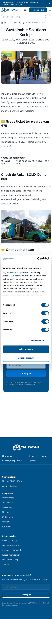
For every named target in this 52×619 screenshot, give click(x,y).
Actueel (17, 23)
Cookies (5, 564)
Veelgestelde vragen (11, 545)
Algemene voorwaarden (12, 550)
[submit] (46, 16)
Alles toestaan (26, 349)
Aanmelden (39, 10)
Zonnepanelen (8, 502)
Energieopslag (8, 498)
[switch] (45, 313)
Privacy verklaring (10, 560)
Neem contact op (9, 540)
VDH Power (4, 23)
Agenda (24, 23)
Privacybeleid (11, 384)
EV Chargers (7, 517)
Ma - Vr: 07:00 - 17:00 (12, 481)
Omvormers (7, 507)
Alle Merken (7, 526)
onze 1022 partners (18, 272)
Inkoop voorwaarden (11, 555)
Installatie (6, 522)
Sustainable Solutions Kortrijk (37, 23)
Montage (6, 512)
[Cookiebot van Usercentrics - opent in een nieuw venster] (37, 259)
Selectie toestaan (26, 358)
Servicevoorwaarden (27, 384)
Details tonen (37, 340)
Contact (33, 461)
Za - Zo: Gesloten (9, 486)
